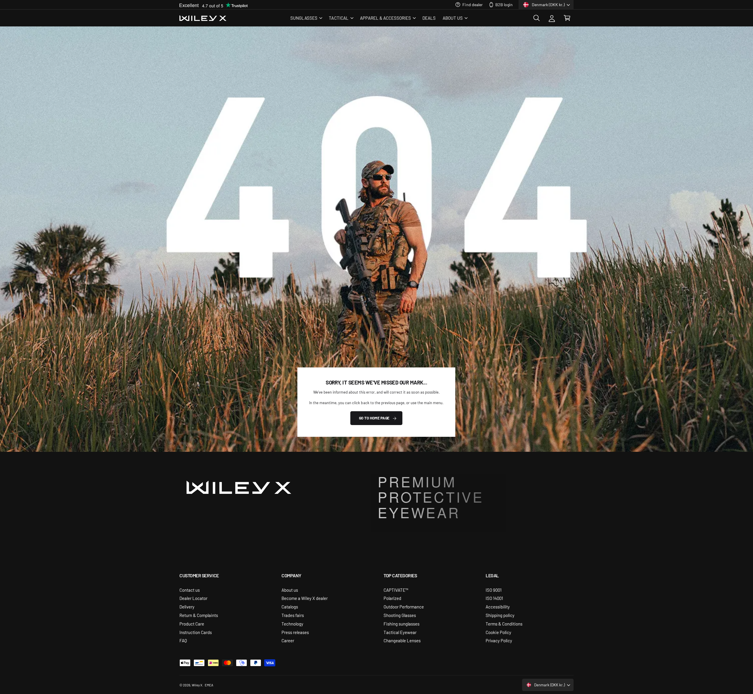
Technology (292, 623)
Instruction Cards (195, 632)
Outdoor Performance (404, 606)
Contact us (189, 590)
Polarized (392, 598)
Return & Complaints (198, 615)
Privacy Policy (499, 640)
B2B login (504, 4)
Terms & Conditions (504, 623)
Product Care (191, 623)
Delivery (186, 606)
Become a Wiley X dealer (304, 598)
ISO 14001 (494, 598)
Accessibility (498, 606)
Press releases (295, 632)
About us (289, 590)
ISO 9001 (494, 590)
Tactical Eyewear (400, 632)
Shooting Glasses (400, 615)
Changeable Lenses (402, 640)
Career (287, 640)
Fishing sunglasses (401, 623)
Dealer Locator (193, 598)
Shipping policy (500, 615)
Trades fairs (292, 615)
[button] (306, 18)
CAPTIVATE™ (396, 590)
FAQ (183, 640)
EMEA (209, 685)
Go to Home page (374, 418)
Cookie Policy (498, 632)
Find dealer (472, 4)
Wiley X (197, 685)
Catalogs (289, 606)
